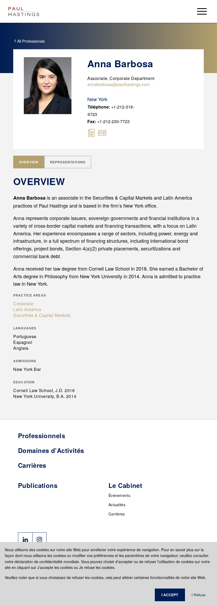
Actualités (116, 504)
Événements (119, 495)
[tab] (28, 162)
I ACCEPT (169, 595)
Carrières (116, 514)
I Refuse (199, 595)
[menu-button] (202, 11)
